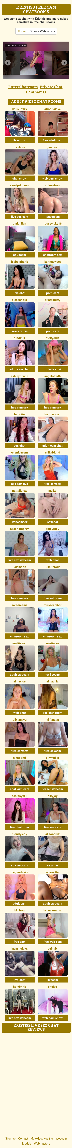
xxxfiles (19, 147)
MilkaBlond (52, 452)
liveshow (19, 140)
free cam (19, 942)
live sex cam (19, 216)
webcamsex (20, 522)
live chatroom (19, 827)
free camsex (52, 484)
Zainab (52, 948)
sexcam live (20, 331)
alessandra (19, 300)
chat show (19, 178)
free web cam (53, 598)
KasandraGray (19, 529)
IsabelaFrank (19, 261)
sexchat (52, 522)
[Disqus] (36, 1085)
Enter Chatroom (23, 87)
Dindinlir (19, 338)
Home (22, 31)
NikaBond (19, 758)
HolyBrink (19, 987)
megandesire (19, 872)
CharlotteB (20, 414)
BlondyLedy (19, 834)
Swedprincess (19, 185)
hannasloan (52, 414)
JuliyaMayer (19, 719)
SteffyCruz (52, 338)
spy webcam (19, 865)
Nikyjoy (53, 796)
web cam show (52, 178)
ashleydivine (19, 376)
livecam (52, 980)
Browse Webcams (41, 31)
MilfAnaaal (53, 719)
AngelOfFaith (52, 376)
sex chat (19, 445)
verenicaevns (19, 452)
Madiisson (19, 643)
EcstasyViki (19, 796)
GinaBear (53, 147)
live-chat (19, 980)
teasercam (53, 216)
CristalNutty (52, 300)
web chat (52, 560)
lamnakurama (52, 910)
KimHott (19, 910)
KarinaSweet (52, 261)
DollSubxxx (19, 109)
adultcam (19, 255)
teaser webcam (52, 789)
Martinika (52, 643)
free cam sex (19, 407)
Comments (36, 92)
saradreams (19, 605)
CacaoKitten (53, 872)
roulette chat (52, 369)
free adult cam (52, 140)
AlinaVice (19, 681)
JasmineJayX (19, 948)
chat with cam (19, 789)
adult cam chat (19, 369)
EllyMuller (52, 758)
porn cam (52, 293)
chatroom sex (52, 255)
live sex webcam (19, 560)
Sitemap (10, 1138)
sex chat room (52, 713)
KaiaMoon (19, 567)
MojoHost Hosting (42, 1138)
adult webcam (19, 674)
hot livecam (52, 674)
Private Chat (51, 87)
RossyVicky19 (53, 223)
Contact (23, 1138)
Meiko (52, 490)
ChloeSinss (52, 185)
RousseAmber (52, 605)
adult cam (19, 903)
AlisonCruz (52, 834)
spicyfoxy (52, 529)
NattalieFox (19, 490)
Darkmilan (19, 223)
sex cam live (19, 484)
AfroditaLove (52, 109)
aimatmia (52, 681)
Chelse (52, 987)
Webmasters (42, 1143)
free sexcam (52, 751)
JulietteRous (52, 567)
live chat (19, 293)
